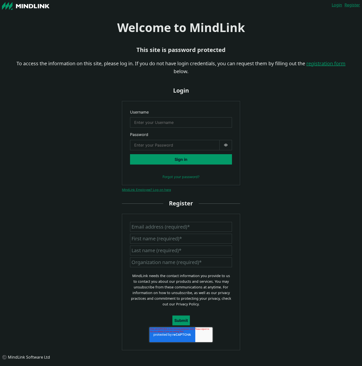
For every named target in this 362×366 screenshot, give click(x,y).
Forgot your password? (181, 177)
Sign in (181, 159)
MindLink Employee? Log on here (146, 190)
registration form (326, 63)
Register (352, 5)
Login (337, 5)
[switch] (226, 145)
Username (139, 112)
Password (139, 134)
